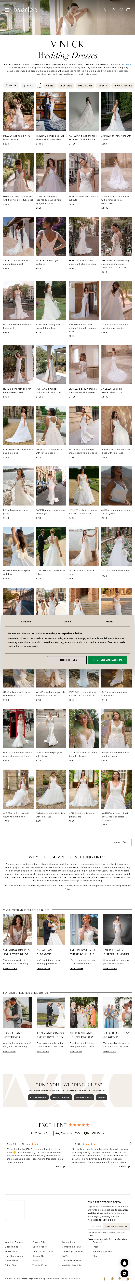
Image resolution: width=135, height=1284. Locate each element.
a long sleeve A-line (115, 570)
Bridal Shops (61, 1097)
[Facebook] (104, 1278)
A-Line (49, 85)
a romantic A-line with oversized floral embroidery (115, 199)
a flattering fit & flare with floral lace (50, 815)
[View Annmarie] (51, 300)
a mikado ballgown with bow (16, 572)
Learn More (10, 968)
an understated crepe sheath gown (115, 511)
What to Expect (40, 1265)
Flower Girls (11, 1251)
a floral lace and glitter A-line (82, 815)
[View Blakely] (84, 364)
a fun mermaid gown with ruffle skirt (16, 815)
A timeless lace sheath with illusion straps (82, 262)
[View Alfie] (84, 172)
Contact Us (38, 1255)
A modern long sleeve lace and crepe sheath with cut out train (115, 264)
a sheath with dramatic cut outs (84, 198)
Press (96, 1246)
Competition (68, 1241)
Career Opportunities (73, 1251)
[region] (68, 1155)
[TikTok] (112, 1278)
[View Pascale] (18, 728)
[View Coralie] (51, 172)
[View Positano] (51, 364)
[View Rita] (18, 300)
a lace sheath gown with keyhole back (16, 693)
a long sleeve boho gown (15, 511)
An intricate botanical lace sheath (17, 326)
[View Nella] (84, 607)
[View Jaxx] (116, 486)
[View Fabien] (51, 486)
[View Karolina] (84, 111)
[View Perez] (84, 236)
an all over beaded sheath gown (112, 390)
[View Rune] (18, 364)
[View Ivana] (51, 425)
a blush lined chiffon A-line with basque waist (82, 328)
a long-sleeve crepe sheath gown (50, 511)
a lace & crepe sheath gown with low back (83, 451)
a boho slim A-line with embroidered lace (82, 693)
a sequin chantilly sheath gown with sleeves (83, 390)
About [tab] (109, 621)
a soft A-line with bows (81, 572)
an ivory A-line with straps (116, 137)
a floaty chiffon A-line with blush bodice (115, 326)
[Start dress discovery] (124, 1263)
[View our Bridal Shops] (113, 9)
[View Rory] (116, 607)
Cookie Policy (39, 1246)
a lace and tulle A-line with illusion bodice (83, 137)
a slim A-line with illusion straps (18, 451)
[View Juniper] (84, 300)
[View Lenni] (51, 607)
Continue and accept (107, 660)
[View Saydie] (84, 546)
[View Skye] (18, 236)
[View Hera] (18, 172)
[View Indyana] (84, 425)
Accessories (38, 1097)
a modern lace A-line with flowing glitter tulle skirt (18, 198)
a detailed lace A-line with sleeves (83, 754)
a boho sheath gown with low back (114, 693)
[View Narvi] (51, 789)
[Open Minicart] (128, 9)
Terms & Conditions (42, 1251)
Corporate (98, 1241)
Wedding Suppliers (103, 1251)
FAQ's (65, 1255)
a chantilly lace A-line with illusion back (83, 511)
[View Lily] (18, 486)
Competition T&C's (72, 1246)
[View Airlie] (116, 425)
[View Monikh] (84, 789)
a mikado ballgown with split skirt (48, 390)
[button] (125, 1143)
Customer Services (72, 1260)
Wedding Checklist (72, 1265)
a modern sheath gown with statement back (17, 754)
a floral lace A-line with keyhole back (49, 451)
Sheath (103, 85)
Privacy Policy (39, 1241)
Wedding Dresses (14, 1241)
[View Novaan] (116, 172)
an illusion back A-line (50, 572)
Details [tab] (68, 621)
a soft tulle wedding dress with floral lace (115, 451)
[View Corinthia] (51, 546)
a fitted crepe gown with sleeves (49, 754)
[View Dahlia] (116, 300)
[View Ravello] (18, 607)
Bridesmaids (84, 1097)
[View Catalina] (84, 728)
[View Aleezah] (18, 789)
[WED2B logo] (26, 9)
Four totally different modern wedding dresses (117, 954)
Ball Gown (85, 85)
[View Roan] (18, 546)
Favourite (121, 9)
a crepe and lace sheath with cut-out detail (50, 137)
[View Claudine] (18, 425)
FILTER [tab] (13, 85)
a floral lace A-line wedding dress (115, 754)
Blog (101, 1097)
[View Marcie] (51, 236)
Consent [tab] (26, 621)
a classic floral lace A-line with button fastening (114, 816)
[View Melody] (18, 111)
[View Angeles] (116, 364)
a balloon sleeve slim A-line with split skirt (51, 693)
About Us (37, 1260)
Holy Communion (14, 1255)
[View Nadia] (116, 546)
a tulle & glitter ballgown (48, 262)
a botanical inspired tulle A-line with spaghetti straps (48, 199)
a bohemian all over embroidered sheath (17, 390)
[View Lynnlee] (84, 486)
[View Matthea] (116, 789)
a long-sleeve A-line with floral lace (50, 326)
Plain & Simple (123, 85)
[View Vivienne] (51, 111)
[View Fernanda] (116, 236)
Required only (67, 660)
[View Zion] (51, 728)
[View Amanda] (116, 111)
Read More (9, 1051)
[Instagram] (127, 1278)
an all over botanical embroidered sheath (17, 262)
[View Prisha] (116, 728)
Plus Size (66, 85)
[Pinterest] (119, 1278)
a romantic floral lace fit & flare (16, 137)
